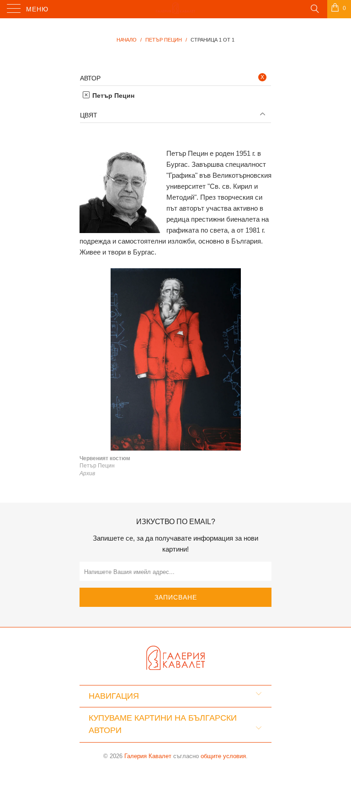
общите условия (223, 756)
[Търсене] (314, 8)
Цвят (88, 115)
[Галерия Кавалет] (175, 9)
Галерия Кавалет (147, 756)
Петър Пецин (112, 95)
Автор (90, 78)
